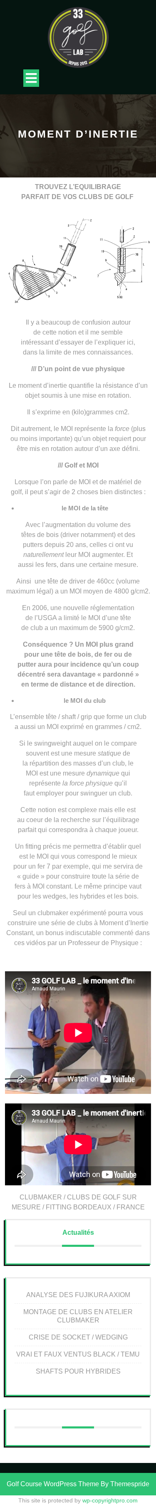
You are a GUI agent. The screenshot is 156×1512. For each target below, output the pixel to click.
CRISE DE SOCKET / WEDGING (78, 1337)
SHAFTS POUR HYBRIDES (78, 1371)
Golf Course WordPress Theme (53, 1483)
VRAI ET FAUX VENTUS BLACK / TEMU (78, 1354)
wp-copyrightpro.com (110, 1500)
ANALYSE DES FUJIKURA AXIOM (78, 1294)
